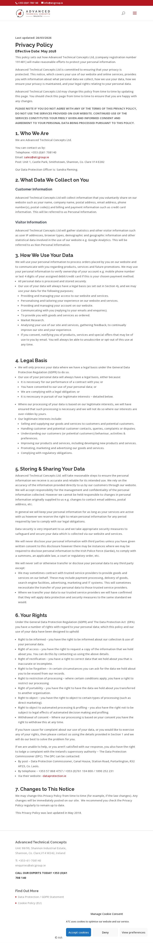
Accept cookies (78, 932)
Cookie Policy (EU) (30, 903)
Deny (105, 932)
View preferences (133, 932)
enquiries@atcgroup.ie (30, 865)
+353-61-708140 (30, 860)
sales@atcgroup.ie (36, 157)
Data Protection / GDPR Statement (41, 897)
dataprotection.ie (54, 776)
